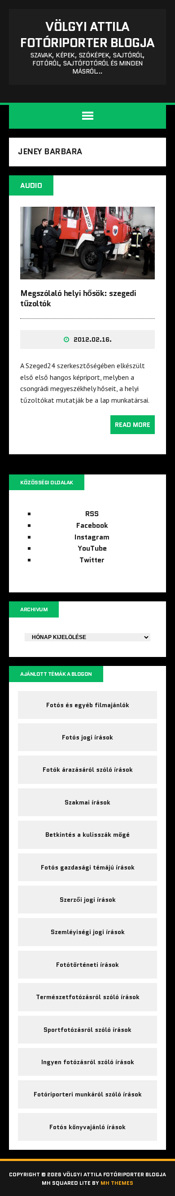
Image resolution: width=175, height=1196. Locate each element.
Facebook (92, 525)
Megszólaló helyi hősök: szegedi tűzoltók (78, 298)
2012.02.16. (93, 339)
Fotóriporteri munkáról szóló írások (88, 1094)
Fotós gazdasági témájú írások (88, 867)
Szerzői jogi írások (88, 899)
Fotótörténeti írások (87, 964)
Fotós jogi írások (87, 737)
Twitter (92, 560)
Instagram (91, 537)
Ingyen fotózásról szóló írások (87, 1061)
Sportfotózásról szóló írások (87, 1029)
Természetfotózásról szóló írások (88, 996)
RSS (92, 514)
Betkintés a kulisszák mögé (87, 834)
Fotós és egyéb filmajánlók (87, 704)
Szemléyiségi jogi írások (88, 931)
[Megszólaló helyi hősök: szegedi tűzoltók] (87, 273)
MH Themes (117, 1183)
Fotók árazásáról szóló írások (88, 769)
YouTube (92, 548)
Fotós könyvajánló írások (87, 1126)
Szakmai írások (87, 802)
